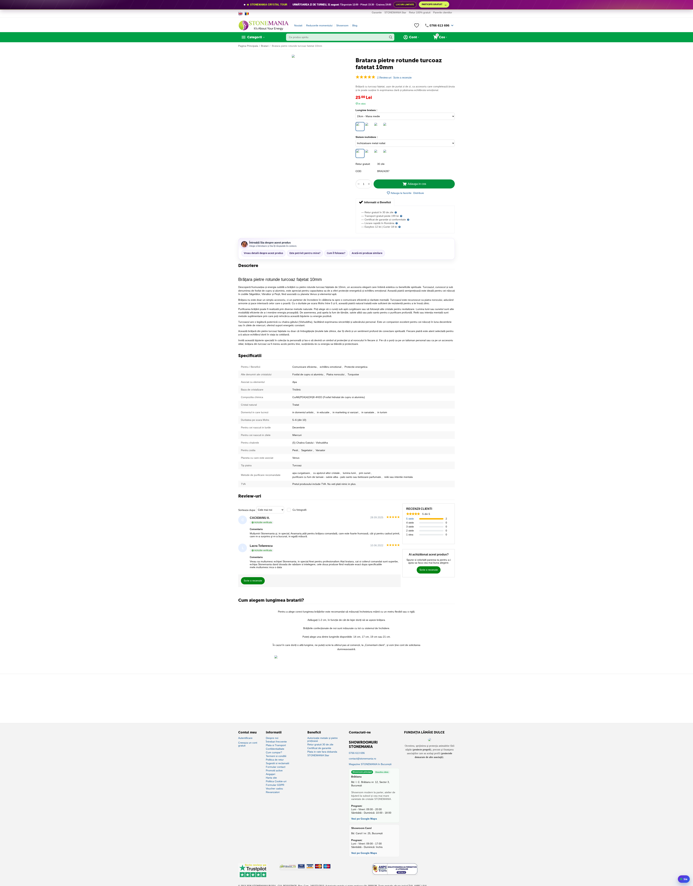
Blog (354, 25)
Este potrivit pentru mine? (304, 253)
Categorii (254, 37)
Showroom (342, 25)
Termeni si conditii (276, 756)
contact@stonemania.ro (362, 758)
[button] (418, 193)
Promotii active (274, 770)
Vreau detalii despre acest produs (263, 253)
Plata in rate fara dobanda (322, 751)
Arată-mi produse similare (367, 253)
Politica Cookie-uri (276, 781)
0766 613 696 (439, 25)
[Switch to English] (240, 13)
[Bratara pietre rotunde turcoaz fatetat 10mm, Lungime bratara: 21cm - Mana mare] (378, 126)
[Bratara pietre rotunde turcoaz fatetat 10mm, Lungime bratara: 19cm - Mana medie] (360, 126)
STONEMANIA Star (395, 12)
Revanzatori (273, 792)
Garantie (377, 12)
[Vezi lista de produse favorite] (416, 27)
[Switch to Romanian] (247, 13)
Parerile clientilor (442, 12)
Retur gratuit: (363, 163)
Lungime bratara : (366, 110)
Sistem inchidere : (367, 137)
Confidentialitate (275, 748)
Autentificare (245, 738)
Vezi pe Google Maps (364, 818)
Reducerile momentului (319, 25)
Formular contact (275, 766)
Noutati (298, 25)
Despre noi (272, 738)
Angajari (270, 774)
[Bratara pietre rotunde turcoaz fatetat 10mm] (293, 56)
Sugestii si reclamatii (277, 763)
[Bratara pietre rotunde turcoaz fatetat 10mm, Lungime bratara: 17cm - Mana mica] (369, 126)
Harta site (271, 777)
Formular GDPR (275, 784)
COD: (359, 171)
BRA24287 (383, 171)
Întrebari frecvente (276, 741)
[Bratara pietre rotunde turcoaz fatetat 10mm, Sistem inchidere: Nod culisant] (387, 153)
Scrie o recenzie (402, 77)
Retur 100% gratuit (419, 12)
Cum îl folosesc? (336, 253)
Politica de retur (275, 759)
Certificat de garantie (319, 748)
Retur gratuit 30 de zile (320, 744)
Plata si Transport (276, 745)
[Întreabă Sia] (684, 879)
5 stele (410, 518)
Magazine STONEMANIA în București (370, 764)
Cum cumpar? (274, 752)
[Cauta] (390, 37)
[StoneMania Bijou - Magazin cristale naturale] (263, 25)
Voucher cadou (274, 788)
